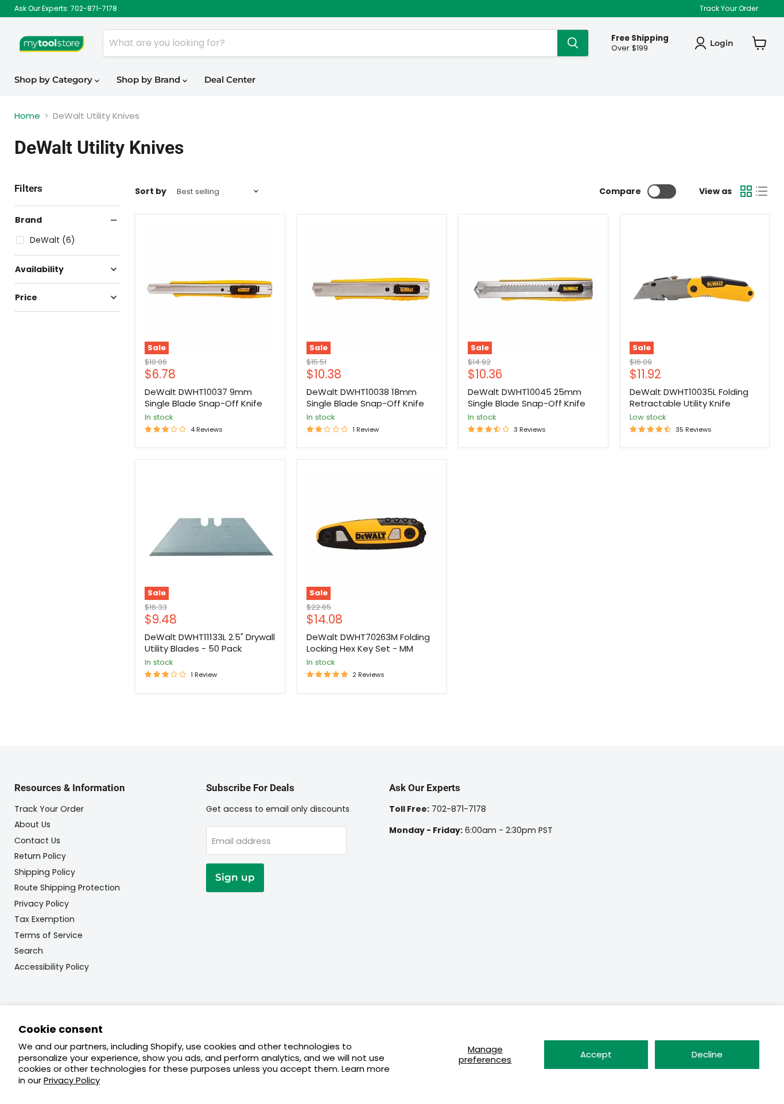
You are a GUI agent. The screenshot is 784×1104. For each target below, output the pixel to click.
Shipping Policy (44, 872)
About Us (32, 824)
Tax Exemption (44, 919)
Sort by (150, 191)
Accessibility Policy (51, 967)
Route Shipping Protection (67, 887)
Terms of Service (48, 935)
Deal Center (229, 79)
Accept (596, 1054)
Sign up (235, 877)
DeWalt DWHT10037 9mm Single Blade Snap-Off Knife (203, 397)
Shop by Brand (150, 79)
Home (27, 116)
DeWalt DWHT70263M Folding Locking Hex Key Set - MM (368, 642)
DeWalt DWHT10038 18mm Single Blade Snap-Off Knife (365, 397)
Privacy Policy (72, 1080)
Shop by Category (54, 79)
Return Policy (40, 856)
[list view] (762, 191)
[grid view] (746, 191)
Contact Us (37, 840)
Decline (707, 1054)
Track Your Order (729, 9)
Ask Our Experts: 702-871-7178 (65, 9)
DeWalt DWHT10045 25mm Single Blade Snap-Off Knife (526, 397)
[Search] (572, 43)
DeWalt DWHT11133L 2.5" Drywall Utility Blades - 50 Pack (210, 642)
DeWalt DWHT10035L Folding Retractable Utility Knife (689, 397)
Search (28, 950)
